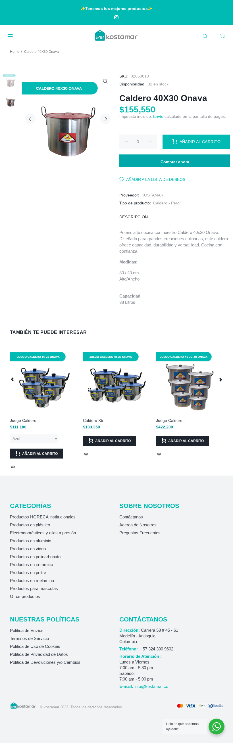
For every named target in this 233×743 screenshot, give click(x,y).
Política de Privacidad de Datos (39, 654)
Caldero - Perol (166, 203)
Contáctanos (131, 516)
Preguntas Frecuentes (140, 532)
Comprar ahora (175, 162)
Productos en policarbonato (35, 556)
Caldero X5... (95, 420)
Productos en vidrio (28, 548)
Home (14, 52)
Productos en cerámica (31, 564)
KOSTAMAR (152, 195)
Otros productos (25, 596)
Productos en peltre (28, 572)
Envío (158, 116)
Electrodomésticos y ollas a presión (43, 532)
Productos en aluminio (30, 540)
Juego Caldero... (25, 420)
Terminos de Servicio (29, 638)
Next (105, 118)
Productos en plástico (30, 524)
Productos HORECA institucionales (43, 516)
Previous (30, 118)
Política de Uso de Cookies (35, 646)
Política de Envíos (26, 630)
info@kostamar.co (151, 686)
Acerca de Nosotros (138, 524)
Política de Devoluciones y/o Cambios (45, 662)
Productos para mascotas (34, 588)
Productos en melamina (32, 580)
